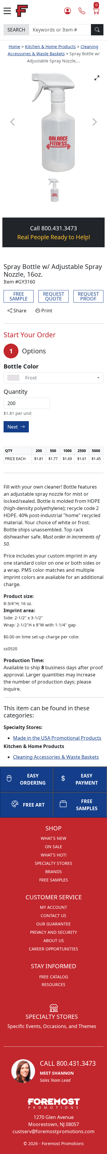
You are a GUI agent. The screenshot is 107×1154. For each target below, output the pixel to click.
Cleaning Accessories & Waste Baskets (56, 757)
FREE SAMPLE (19, 296)
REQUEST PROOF (88, 296)
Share (19, 310)
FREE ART (34, 805)
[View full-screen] (96, 77)
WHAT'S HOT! (54, 855)
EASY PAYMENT (86, 779)
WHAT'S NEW (53, 838)
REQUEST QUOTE (53, 296)
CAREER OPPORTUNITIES (53, 949)
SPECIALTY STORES (53, 863)
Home (14, 46)
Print (46, 310)
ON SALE (53, 846)
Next (13, 426)
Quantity (15, 391)
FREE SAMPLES (86, 805)
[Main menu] (10, 11)
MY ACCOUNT (53, 907)
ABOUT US (53, 940)
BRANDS (53, 871)
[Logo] (22, 10)
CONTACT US (53, 915)
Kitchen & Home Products (50, 46)
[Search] (97, 29)
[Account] (67, 10)
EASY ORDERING (33, 779)
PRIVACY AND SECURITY (53, 932)
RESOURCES (53, 984)
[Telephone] (82, 10)
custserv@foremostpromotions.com (53, 1131)
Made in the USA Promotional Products (57, 738)
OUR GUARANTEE (53, 924)
